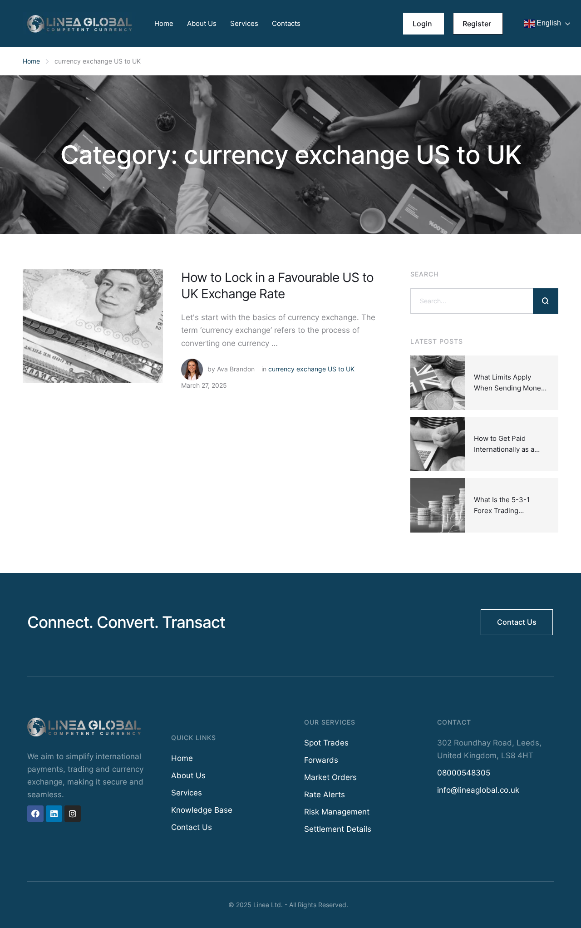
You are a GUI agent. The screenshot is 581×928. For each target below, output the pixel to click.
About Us (202, 23)
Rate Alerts (324, 794)
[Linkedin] (54, 813)
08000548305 (463, 772)
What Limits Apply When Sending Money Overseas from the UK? (511, 388)
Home (163, 23)
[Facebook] (35, 813)
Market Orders (330, 777)
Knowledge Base (201, 809)
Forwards (321, 760)
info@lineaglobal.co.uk (478, 790)
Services (244, 23)
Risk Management (336, 811)
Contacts (286, 23)
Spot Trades (326, 742)
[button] (423, 24)
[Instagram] (72, 813)
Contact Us (191, 827)
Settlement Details (337, 829)
